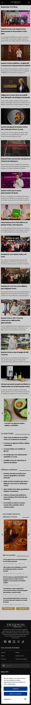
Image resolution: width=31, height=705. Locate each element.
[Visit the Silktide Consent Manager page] (25, 699)
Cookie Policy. (11, 684)
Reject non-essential (15, 694)
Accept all (15, 689)
